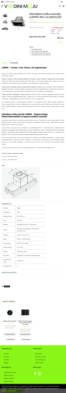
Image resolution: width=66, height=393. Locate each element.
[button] (11, 21)
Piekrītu (61, 386)
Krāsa (31, 47)
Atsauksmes (14, 63)
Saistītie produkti (9, 301)
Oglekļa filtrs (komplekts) (10, 321)
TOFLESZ (6, 286)
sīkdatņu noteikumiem (9, 390)
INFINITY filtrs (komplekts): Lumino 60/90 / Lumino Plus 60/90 (25, 322)
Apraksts (5, 63)
